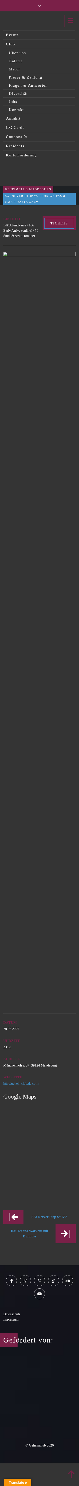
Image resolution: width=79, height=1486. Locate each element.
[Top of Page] (71, 1474)
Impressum (10, 1319)
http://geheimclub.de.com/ (21, 1083)
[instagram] (25, 1280)
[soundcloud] (67, 1280)
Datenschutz (11, 1314)
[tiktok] (53, 1280)
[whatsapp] (39, 1280)
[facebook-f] (11, 1280)
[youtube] (39, 1293)
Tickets (59, 223)
